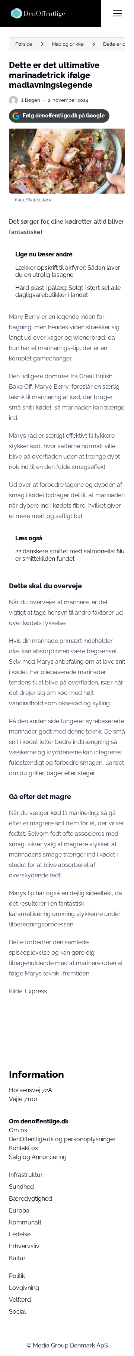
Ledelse (20, 1234)
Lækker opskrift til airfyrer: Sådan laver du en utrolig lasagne (67, 271)
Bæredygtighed (30, 1198)
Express (36, 991)
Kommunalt (25, 1222)
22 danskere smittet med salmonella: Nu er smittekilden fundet (70, 555)
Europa (19, 1210)
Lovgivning (24, 1287)
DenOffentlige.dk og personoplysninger (62, 1139)
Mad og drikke (68, 44)
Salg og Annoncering (38, 1157)
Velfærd (20, 1299)
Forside (23, 44)
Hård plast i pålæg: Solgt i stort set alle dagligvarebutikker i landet (68, 291)
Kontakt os (23, 1148)
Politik (17, 1275)
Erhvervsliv (24, 1246)
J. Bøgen (30, 100)
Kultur (17, 1258)
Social (17, 1311)
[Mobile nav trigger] (117, 13)
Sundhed (21, 1186)
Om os (18, 1130)
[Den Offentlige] (55, 13)
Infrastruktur (26, 1174)
